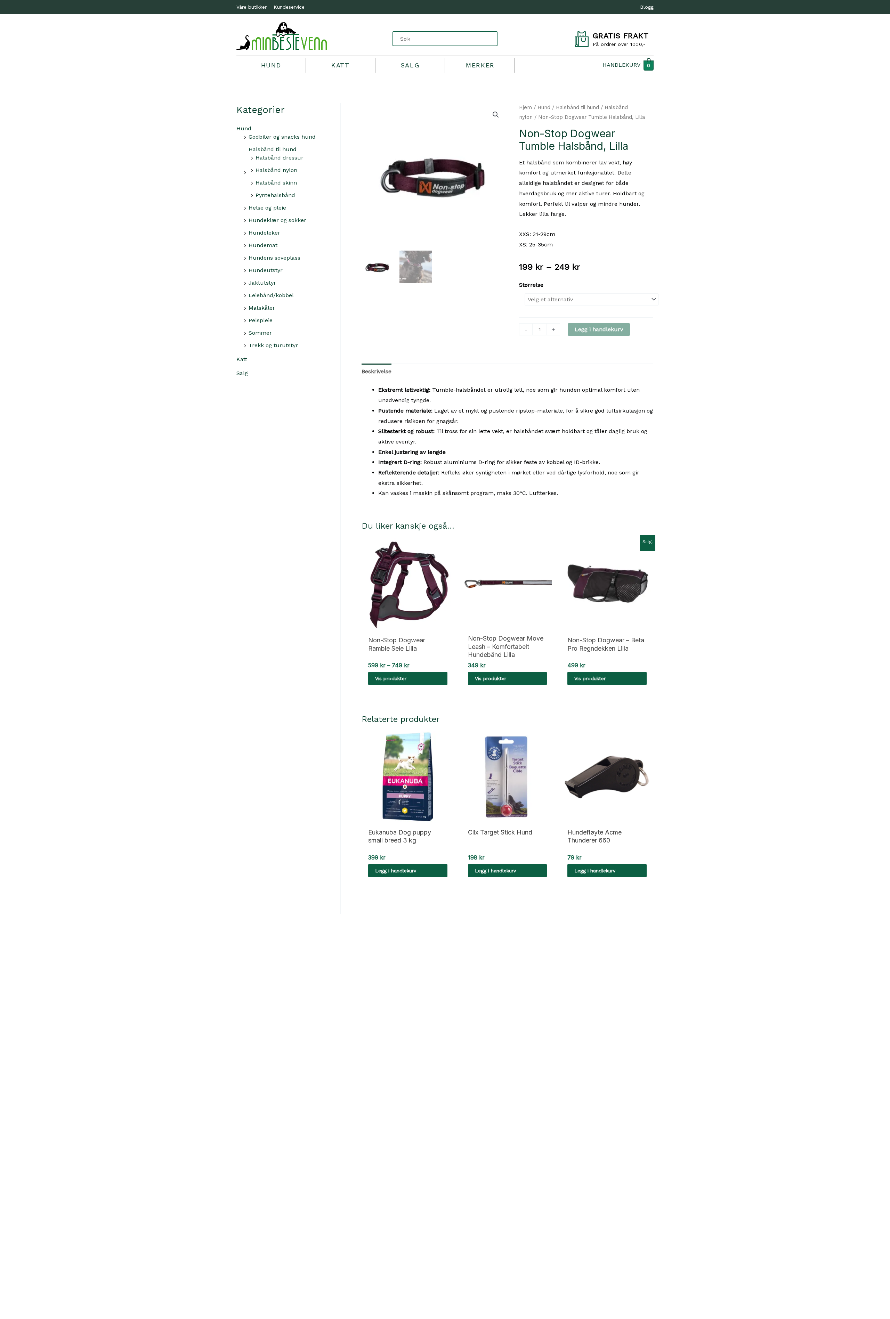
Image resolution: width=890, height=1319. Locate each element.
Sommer (260, 332)
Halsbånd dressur (280, 157)
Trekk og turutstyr (273, 345)
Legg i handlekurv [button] (395, 870)
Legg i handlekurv (599, 329)
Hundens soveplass (274, 257)
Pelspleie (261, 320)
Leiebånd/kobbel (271, 295)
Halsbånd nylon (276, 170)
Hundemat (263, 245)
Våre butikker (251, 7)
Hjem (525, 107)
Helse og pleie (267, 207)
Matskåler (262, 307)
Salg (410, 65)
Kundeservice (289, 7)
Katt (340, 65)
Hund (271, 65)
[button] (496, 114)
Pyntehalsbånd (275, 195)
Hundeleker (264, 232)
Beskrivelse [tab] (376, 371)
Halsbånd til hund (273, 149)
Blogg (647, 7)
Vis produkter (390, 678)
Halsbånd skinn (276, 182)
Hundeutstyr (266, 270)
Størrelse (531, 285)
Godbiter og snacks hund (282, 136)
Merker (480, 65)
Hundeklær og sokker (277, 220)
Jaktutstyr (262, 282)
